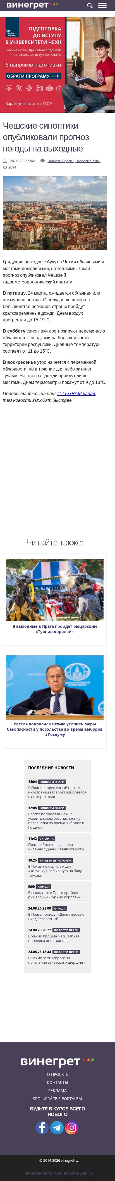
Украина (47, 839)
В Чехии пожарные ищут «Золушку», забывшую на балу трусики (55, 871)
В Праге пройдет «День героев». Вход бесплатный (56, 916)
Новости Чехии (87, 160)
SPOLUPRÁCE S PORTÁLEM (57, 1098)
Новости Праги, (60, 160)
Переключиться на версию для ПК (59, 1173)
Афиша (43, 887)
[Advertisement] (57, 471)
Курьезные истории (55, 860)
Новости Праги (52, 782)
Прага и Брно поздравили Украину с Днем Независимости (56, 847)
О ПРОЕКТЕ (57, 1074)
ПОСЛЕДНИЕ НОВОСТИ (51, 767)
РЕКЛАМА (57, 1090)
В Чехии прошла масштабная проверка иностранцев (54, 938)
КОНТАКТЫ (57, 1082)
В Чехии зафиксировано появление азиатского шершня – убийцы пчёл (57, 962)
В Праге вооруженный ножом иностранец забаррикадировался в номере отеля (57, 792)
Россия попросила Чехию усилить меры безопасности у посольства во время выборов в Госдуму (55, 729)
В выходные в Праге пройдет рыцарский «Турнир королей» (55, 629)
